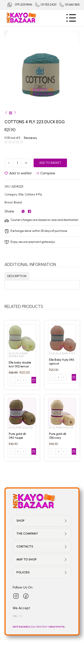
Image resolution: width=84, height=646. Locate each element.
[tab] (17, 276)
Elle (21, 194)
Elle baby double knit (18, 355)
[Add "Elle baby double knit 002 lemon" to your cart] (33, 380)
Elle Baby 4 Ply (65, 353)
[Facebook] (29, 211)
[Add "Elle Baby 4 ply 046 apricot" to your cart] (73, 377)
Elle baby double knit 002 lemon (20, 364)
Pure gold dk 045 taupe (17, 436)
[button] (73, 36)
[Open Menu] (71, 17)
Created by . (50, 626)
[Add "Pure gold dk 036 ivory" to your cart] (73, 451)
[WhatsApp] (23, 211)
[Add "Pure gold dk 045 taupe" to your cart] (33, 451)
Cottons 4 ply (33, 194)
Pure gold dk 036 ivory (57, 436)
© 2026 (24, 626)
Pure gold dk (24, 427)
